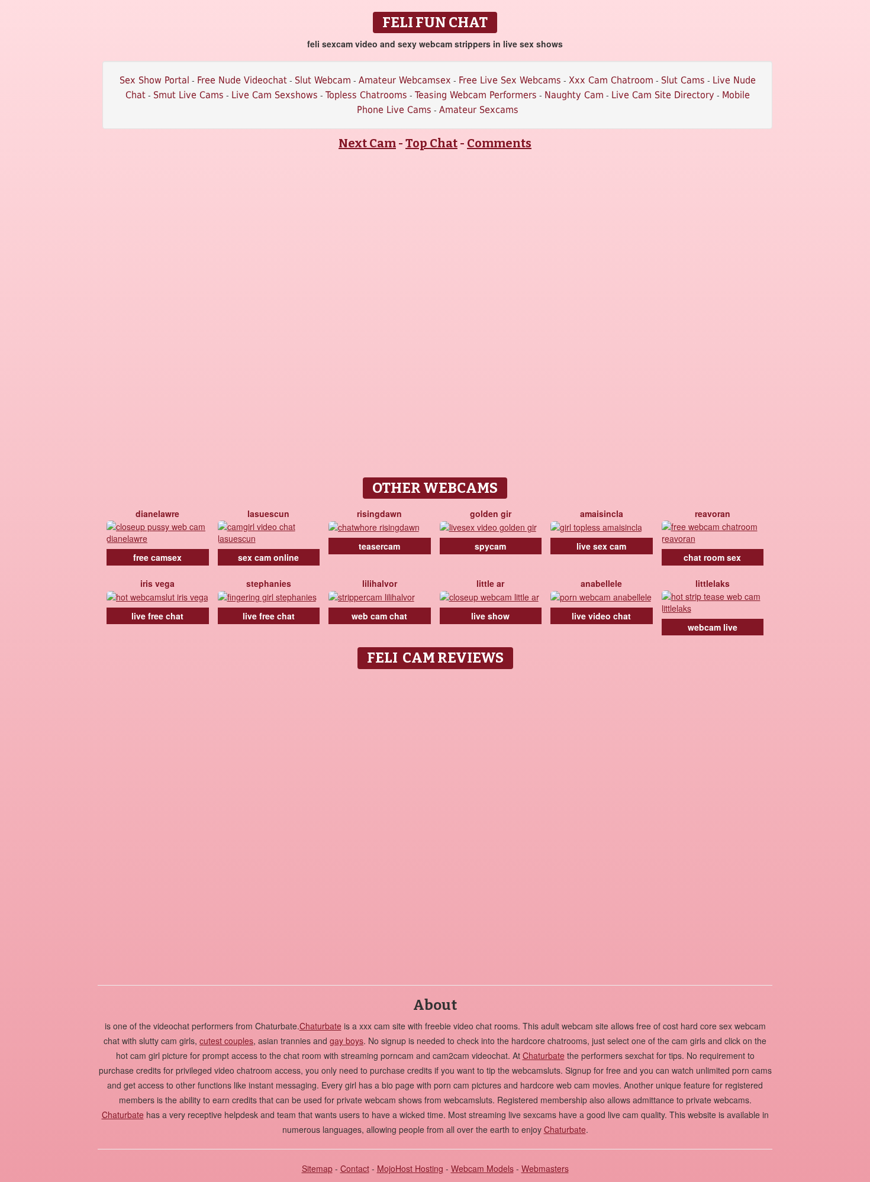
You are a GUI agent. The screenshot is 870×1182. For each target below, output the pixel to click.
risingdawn (379, 513)
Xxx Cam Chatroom (611, 80)
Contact (354, 1168)
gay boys (346, 1041)
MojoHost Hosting (410, 1168)
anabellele (601, 583)
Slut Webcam (323, 80)
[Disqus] (435, 823)
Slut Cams (683, 80)
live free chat (157, 616)
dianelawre (157, 513)
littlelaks (712, 583)
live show (490, 616)
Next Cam (367, 143)
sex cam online (268, 557)
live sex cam (601, 546)
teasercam (379, 546)
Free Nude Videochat (242, 80)
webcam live (712, 627)
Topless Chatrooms (366, 95)
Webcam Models (482, 1168)
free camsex (157, 557)
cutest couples (226, 1041)
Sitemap (317, 1168)
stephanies (268, 583)
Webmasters (545, 1168)
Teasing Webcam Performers (476, 95)
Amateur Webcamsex (405, 80)
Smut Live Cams (188, 95)
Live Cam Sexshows (274, 95)
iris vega (157, 583)
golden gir (490, 513)
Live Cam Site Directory (662, 95)
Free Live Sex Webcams (510, 80)
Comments (499, 143)
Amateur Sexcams (478, 109)
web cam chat (379, 616)
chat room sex (712, 557)
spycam (490, 546)
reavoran (712, 513)
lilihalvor (379, 583)
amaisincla (601, 513)
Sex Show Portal (154, 80)
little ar (490, 583)
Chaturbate (320, 1026)
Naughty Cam (574, 95)
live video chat (601, 616)
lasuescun (268, 513)
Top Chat (431, 143)
